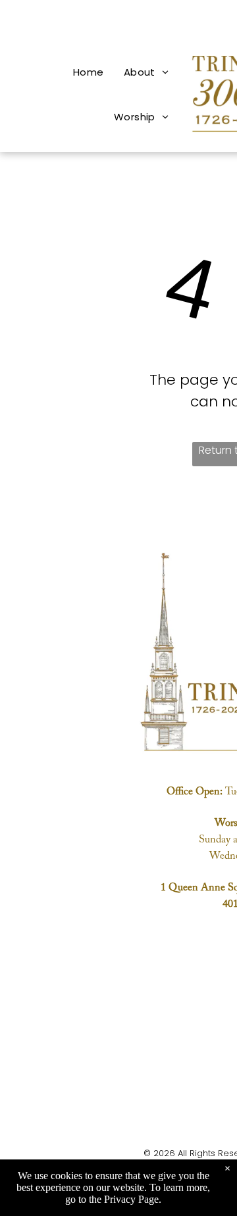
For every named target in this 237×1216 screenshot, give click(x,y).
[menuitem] (88, 72)
